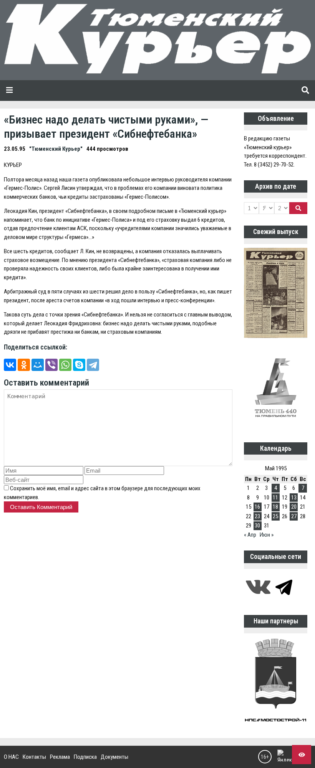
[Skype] (79, 365)
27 (294, 516)
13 (294, 497)
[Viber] (51, 365)
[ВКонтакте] (10, 365)
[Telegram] (93, 365)
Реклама (60, 756)
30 (257, 525)
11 (275, 497)
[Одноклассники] (24, 365)
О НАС (11, 756)
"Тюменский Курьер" (56, 148)
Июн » (267, 534)
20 (294, 506)
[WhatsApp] (65, 365)
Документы (114, 756)
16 (257, 506)
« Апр (250, 534)
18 (275, 506)
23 (257, 516)
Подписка (85, 756)
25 (275, 516)
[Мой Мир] (38, 365)
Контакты (34, 756)
